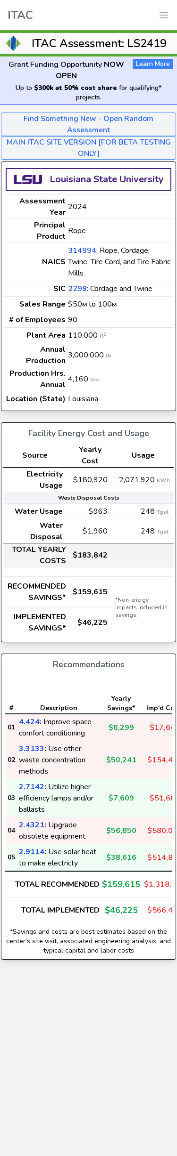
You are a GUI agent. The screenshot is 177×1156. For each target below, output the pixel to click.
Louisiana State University (107, 179)
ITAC (20, 15)
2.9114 (31, 852)
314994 (82, 250)
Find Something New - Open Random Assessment (88, 124)
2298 (77, 288)
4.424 (29, 722)
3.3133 (31, 749)
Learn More (153, 63)
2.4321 (31, 825)
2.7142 (31, 787)
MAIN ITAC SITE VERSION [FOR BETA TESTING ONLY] (89, 148)
